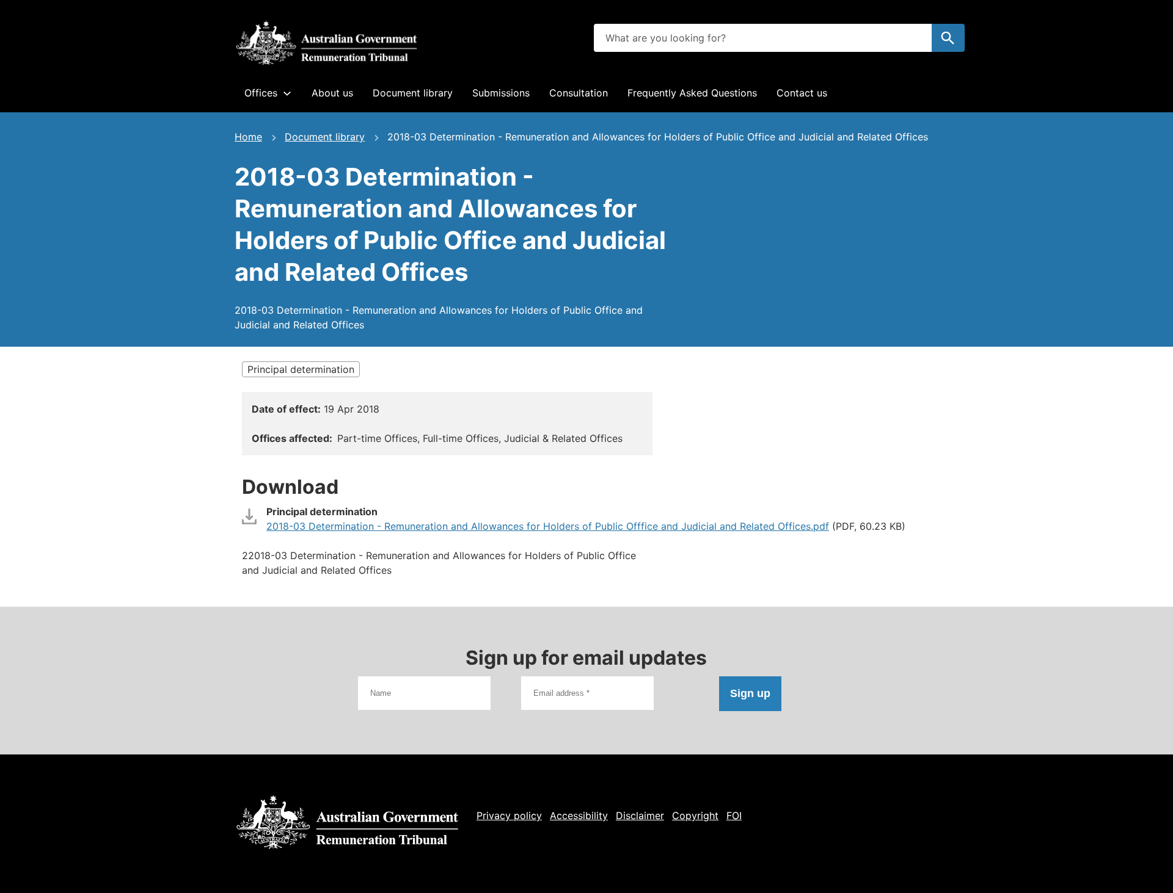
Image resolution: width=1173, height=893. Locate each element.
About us (332, 93)
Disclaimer (640, 815)
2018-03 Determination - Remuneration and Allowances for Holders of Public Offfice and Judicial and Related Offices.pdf (547, 526)
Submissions (501, 93)
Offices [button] (260, 93)
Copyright (695, 815)
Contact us (802, 93)
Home (248, 137)
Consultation (578, 93)
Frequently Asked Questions (692, 93)
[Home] (326, 43)
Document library (413, 93)
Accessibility (579, 815)
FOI (734, 815)
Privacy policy (509, 815)
